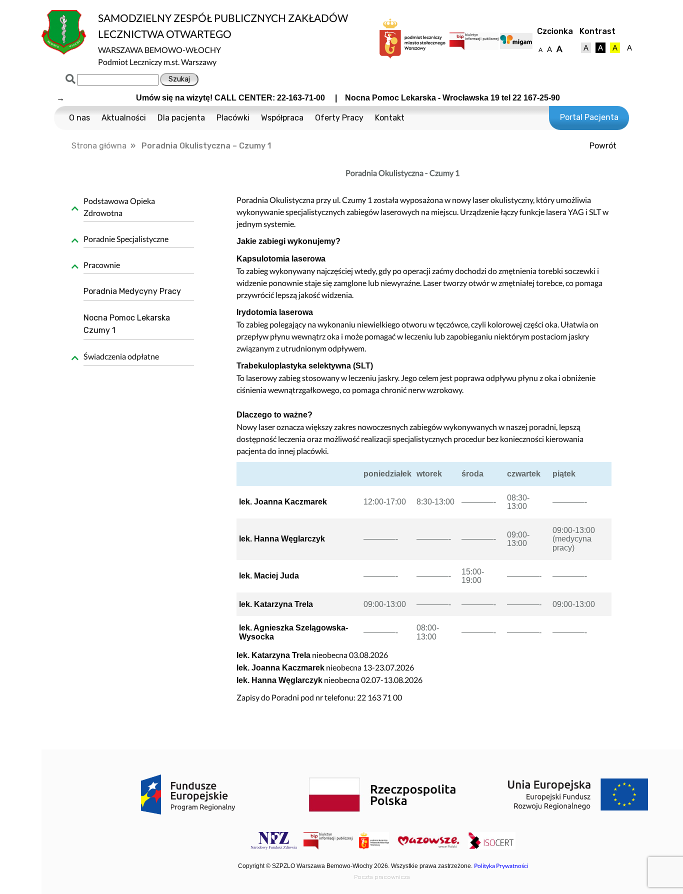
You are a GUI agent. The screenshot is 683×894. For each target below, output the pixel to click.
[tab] (135, 208)
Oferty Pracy (339, 117)
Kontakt (389, 117)
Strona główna (99, 145)
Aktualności (124, 117)
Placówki (233, 117)
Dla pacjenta (181, 117)
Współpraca (282, 117)
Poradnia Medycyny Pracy (132, 291)
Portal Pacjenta (589, 117)
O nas (79, 117)
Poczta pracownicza (382, 877)
